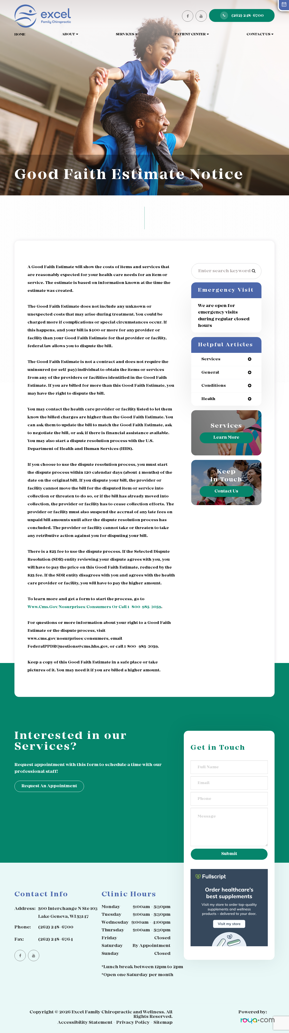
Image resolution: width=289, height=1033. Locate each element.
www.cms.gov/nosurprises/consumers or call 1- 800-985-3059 (94, 607)
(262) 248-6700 (247, 15)
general (210, 373)
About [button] (68, 34)
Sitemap (163, 1023)
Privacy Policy (133, 1023)
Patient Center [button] (190, 34)
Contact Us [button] (258, 34)
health (208, 399)
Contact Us (226, 491)
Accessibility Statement (85, 1023)
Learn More (226, 438)
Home (19, 34)
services (210, 359)
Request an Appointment (49, 786)
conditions (213, 386)
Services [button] (125, 34)
